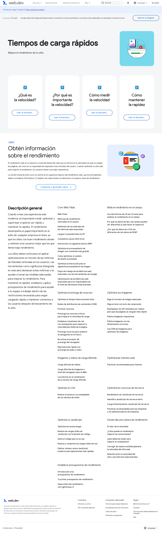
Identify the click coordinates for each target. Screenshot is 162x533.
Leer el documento (26, 113)
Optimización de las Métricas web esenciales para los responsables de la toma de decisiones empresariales (74, 282)
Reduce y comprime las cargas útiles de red (77, 444)
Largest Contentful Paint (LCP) (71, 234)
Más (86, 3)
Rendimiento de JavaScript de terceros (125, 395)
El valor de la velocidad (117, 426)
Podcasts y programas (114, 515)
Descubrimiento (51, 3)
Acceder (155, 3)
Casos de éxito (111, 511)
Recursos (36, 3)
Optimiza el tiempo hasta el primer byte (76, 299)
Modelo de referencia (71, 3)
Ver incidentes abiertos (86, 508)
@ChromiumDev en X (141, 504)
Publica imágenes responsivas (120, 316)
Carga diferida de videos (69, 365)
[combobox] (112, 3)
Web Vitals (62, 214)
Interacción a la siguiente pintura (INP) (75, 244)
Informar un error (84, 504)
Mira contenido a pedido (35, 10)
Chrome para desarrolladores (117, 504)
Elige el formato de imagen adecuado (124, 299)
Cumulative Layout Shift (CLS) (71, 239)
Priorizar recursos (66, 309)
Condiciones (7, 528)
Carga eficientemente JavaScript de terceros (128, 404)
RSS (134, 517)
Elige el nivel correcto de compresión (124, 304)
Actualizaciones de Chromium (117, 508)
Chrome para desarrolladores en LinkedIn (145, 512)
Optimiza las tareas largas (69, 426)
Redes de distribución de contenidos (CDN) (77, 304)
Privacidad (18, 528)
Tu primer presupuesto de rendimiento (75, 479)
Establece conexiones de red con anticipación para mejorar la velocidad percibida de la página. (73, 324)
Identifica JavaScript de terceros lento (125, 399)
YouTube (136, 508)
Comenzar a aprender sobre (56, 187)
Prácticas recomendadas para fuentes (124, 365)
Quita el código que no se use (71, 439)
